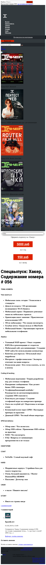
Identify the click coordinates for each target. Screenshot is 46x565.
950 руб (23, 257)
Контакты (42, 563)
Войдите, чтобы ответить (14, 536)
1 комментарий (6, 505)
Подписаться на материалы (23, 37)
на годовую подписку (25, 4)
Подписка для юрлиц (39, 560)
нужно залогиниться (26, 544)
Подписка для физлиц (38, 558)
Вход (43, 3)
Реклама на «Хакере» (39, 561)
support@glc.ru (27, 548)
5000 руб (23, 244)
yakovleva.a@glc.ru (26, 549)
